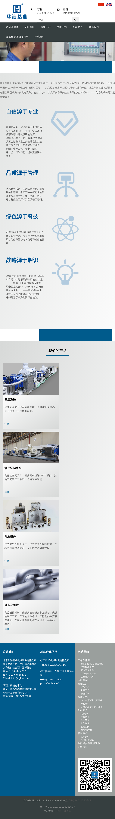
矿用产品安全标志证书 (92, 707)
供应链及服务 (87, 676)
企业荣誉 (85, 720)
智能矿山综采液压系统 (92, 664)
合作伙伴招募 (87, 740)
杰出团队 (85, 726)
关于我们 (85, 713)
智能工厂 (83, 683)
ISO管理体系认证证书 (91, 700)
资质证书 (83, 697)
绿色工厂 (85, 687)
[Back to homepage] (15, 4)
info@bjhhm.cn (72, 13)
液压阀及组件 (87, 670)
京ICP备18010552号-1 (78, 800)
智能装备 (85, 693)
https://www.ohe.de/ (54, 665)
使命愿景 (85, 717)
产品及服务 (84, 660)
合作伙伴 (85, 723)
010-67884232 (45, 13)
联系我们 (83, 733)
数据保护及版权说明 (89, 743)
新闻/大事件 (86, 730)
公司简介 (83, 710)
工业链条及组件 (88, 673)
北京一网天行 (63, 811)
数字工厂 (85, 690)
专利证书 (85, 703)
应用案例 (83, 680)
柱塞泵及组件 (87, 667)
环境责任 (83, 747)
